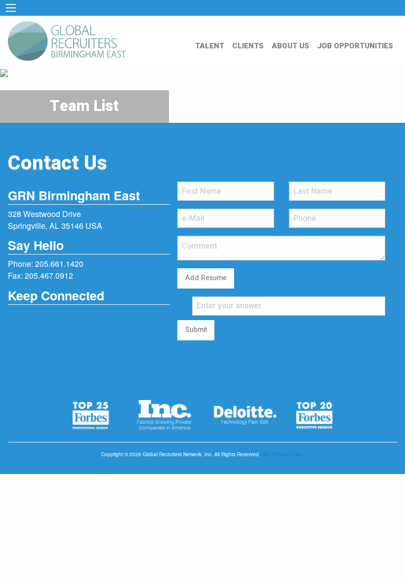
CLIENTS (248, 45)
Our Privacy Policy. (283, 454)
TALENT (209, 45)
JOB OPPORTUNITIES (355, 45)
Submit (196, 330)
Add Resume (206, 278)
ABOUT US (290, 45)
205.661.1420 (59, 263)
